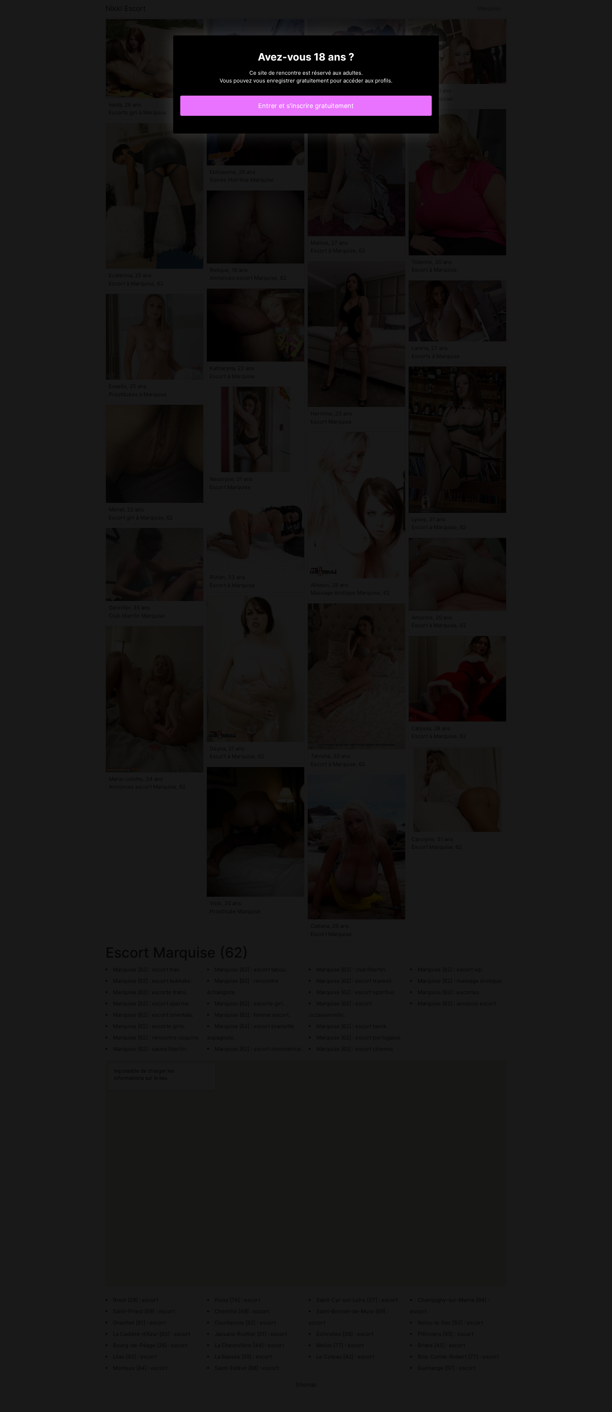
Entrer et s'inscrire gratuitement (306, 105)
